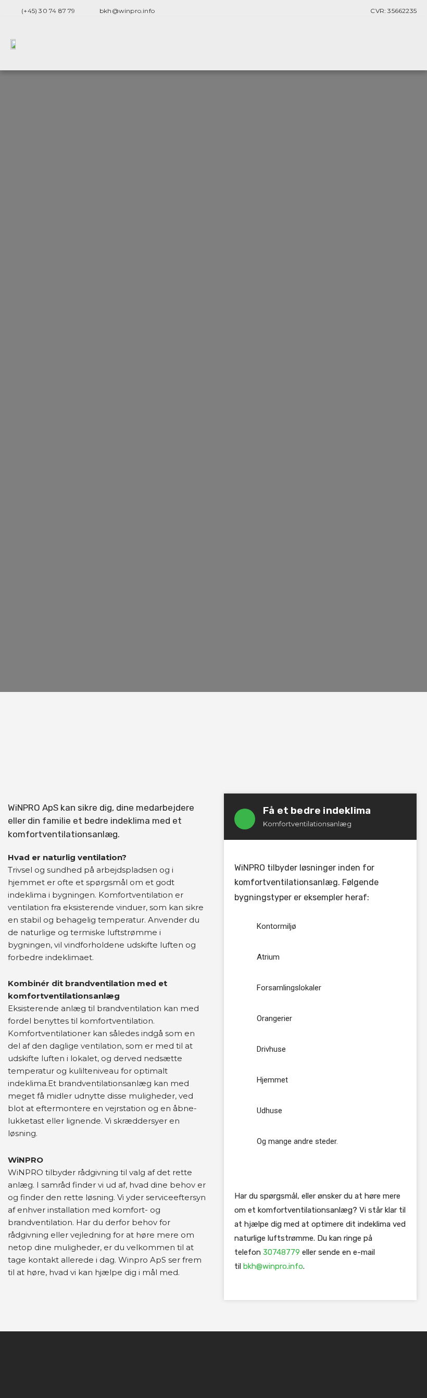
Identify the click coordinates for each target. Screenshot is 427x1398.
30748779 (281, 1252)
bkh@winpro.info (273, 1266)
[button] (409, 43)
